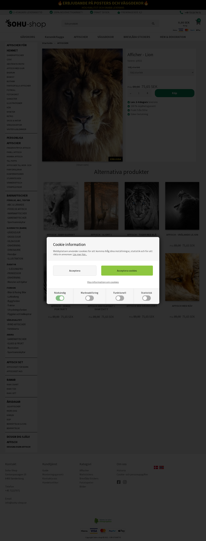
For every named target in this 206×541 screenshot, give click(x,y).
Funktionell (119, 292)
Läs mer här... (80, 254)
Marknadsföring (89, 292)
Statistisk (146, 292)
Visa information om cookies (103, 282)
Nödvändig (60, 292)
